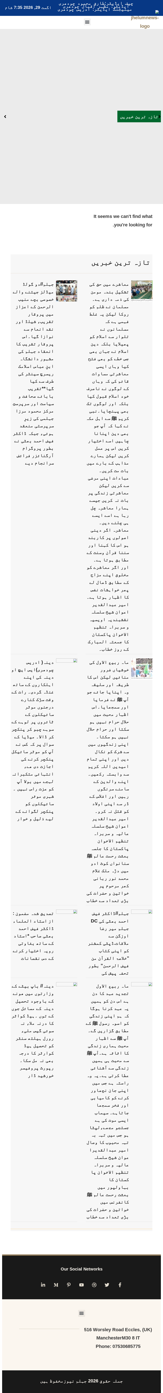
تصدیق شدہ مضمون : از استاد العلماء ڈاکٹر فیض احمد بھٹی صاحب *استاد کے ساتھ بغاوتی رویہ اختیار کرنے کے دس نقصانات (33, 936)
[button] (87, 21)
